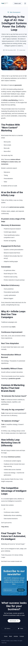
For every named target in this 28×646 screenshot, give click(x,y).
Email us (8, 628)
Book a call (18, 3)
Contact (22, 636)
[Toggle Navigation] (25, 3)
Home (5, 636)
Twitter (21, 628)
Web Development (15, 12)
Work (10, 636)
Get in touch (13, 621)
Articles (16, 636)
